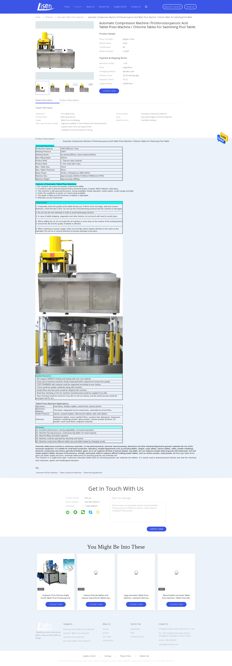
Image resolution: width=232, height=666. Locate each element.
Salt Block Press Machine (73, 637)
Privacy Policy (125, 656)
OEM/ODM (135, 629)
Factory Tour (104, 6)
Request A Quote (172, 7)
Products (78, 6)
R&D (132, 633)
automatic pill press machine (47, 472)
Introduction (108, 640)
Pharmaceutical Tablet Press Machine (78, 629)
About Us (90, 6)
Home (67, 6)
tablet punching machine (92, 472)
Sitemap (107, 656)
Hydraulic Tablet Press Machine (76, 633)
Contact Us (136, 6)
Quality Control (120, 6)
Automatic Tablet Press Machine (76, 641)
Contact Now (109, 91)
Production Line (137, 636)
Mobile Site (144, 656)
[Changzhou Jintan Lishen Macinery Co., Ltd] (69, 513)
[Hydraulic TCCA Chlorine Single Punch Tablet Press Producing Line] (55, 572)
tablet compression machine (70, 472)
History (106, 629)
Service (106, 633)
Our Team (107, 636)
